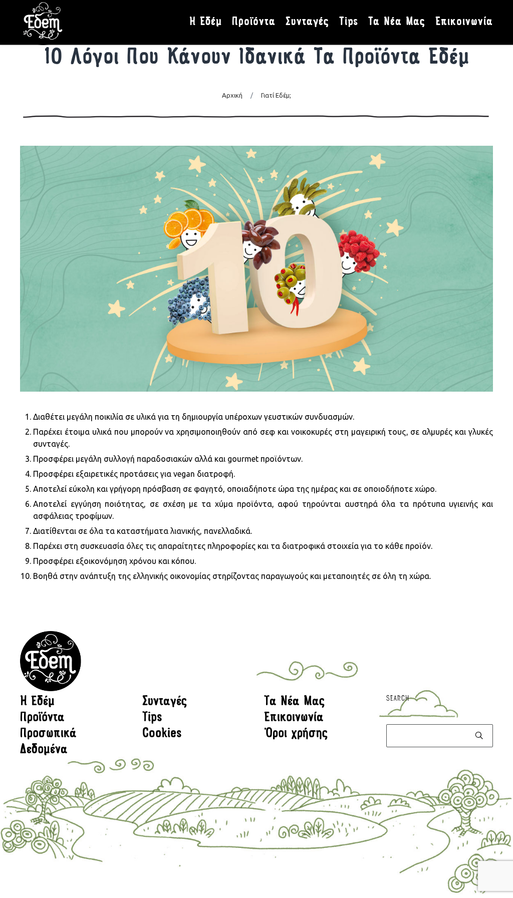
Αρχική (232, 95)
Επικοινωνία (294, 718)
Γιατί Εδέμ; (276, 95)
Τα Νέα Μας (294, 702)
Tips (152, 718)
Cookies (162, 734)
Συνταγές (164, 702)
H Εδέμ (37, 702)
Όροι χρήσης (296, 734)
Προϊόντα (42, 718)
